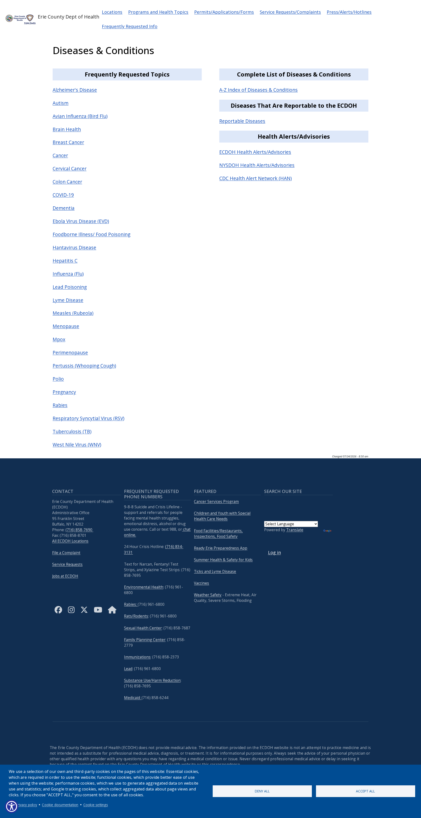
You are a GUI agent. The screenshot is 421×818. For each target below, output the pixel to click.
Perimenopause (70, 352)
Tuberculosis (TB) (72, 431)
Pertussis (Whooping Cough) (84, 365)
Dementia (64, 208)
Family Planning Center (144, 639)
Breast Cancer (68, 142)
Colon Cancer (67, 181)
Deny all (262, 791)
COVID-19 (63, 195)
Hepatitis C (65, 260)
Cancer (60, 155)
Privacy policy (26, 804)
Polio (58, 378)
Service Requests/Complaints (290, 12)
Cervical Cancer (69, 168)
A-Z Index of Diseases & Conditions (258, 90)
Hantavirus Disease (74, 247)
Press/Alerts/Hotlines (349, 12)
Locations (112, 12)
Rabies (60, 405)
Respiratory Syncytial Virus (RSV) (88, 418)
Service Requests (67, 564)
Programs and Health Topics (158, 12)
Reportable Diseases (242, 121)
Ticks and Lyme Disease (215, 571)
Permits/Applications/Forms (224, 12)
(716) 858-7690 (79, 529)
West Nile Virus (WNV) (77, 444)
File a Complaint (66, 552)
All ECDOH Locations (70, 541)
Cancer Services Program (216, 501)
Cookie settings (95, 804)
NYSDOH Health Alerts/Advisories (257, 165)
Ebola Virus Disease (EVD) (81, 221)
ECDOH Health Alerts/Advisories (255, 152)
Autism (60, 103)
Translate (294, 529)
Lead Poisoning (70, 287)
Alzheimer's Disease (75, 90)
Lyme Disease (68, 300)
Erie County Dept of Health (65, 16)
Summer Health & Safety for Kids (223, 559)
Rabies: (131, 604)
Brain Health (67, 129)
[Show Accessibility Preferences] (11, 806)
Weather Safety (207, 594)
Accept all (365, 791)
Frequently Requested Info (129, 26)
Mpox (59, 339)
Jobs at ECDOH (65, 576)
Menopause (66, 326)
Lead (128, 668)
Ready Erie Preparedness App (220, 548)
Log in (274, 552)
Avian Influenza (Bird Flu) (80, 116)
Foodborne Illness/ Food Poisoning (91, 234)
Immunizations (137, 657)
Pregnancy (64, 392)
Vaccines (201, 583)
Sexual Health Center (143, 628)
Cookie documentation (60, 804)
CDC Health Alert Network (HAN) (255, 178)
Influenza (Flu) (68, 273)
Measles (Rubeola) (73, 313)
